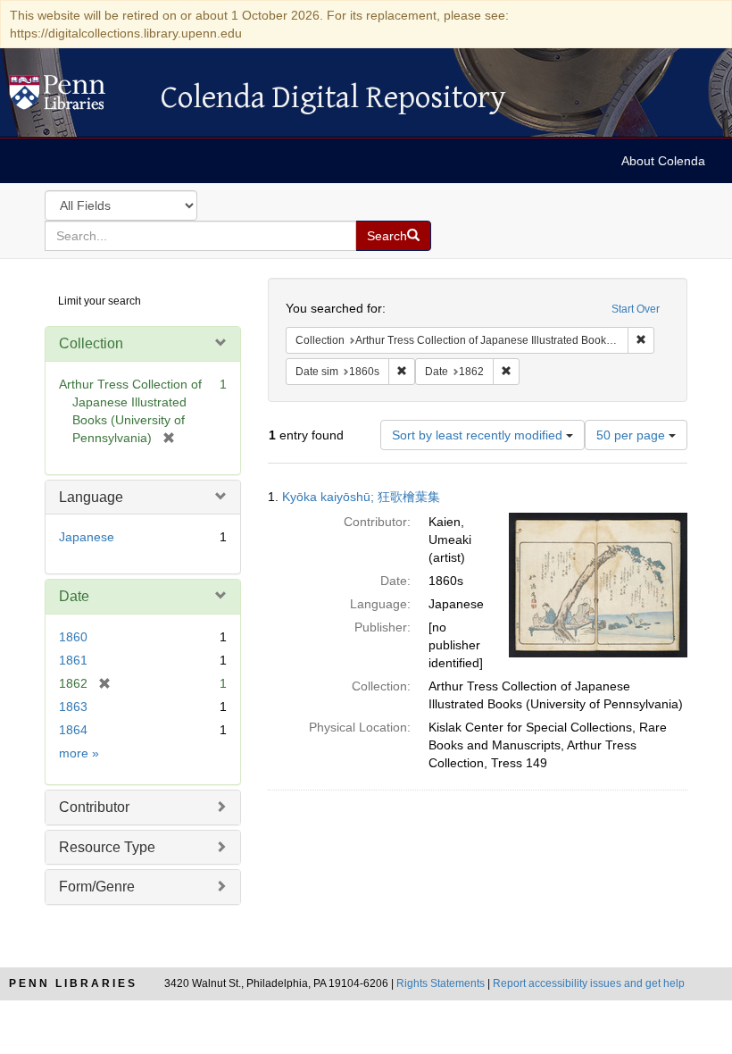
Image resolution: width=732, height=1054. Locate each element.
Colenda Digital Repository (76, 97)
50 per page (632, 435)
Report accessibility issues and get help (589, 983)
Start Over (635, 309)
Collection (91, 343)
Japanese (86, 537)
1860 (73, 637)
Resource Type (107, 847)
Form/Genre (97, 886)
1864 (73, 730)
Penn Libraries (73, 983)
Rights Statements (440, 983)
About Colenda (663, 161)
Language (91, 497)
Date (74, 596)
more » (79, 753)
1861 (73, 660)
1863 (73, 706)
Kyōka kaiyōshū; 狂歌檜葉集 (361, 496)
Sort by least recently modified (479, 435)
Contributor (94, 807)
